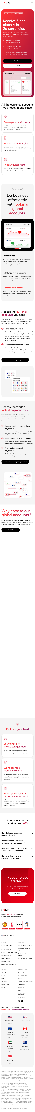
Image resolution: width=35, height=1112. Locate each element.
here (8, 779)
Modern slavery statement (22, 993)
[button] (31, 3)
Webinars (4, 981)
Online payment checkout (9, 952)
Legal (19, 990)
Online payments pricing (25, 981)
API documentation (24, 951)
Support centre (22, 976)
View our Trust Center (9, 805)
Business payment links (8, 955)
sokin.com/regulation (18, 1086)
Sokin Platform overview (25, 945)
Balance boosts (5, 961)
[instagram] (19, 1001)
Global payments (6, 950)
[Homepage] (5, 3)
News (3, 976)
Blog (2, 978)
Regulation (21, 987)
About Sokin (5, 973)
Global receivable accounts (6, 946)
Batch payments (6, 958)
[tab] (17, 260)
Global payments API (24, 948)
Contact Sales (22, 973)
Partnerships (5, 984)
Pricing (20, 978)
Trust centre (21, 984)
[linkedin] (22, 1001)
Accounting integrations (8, 964)
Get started (17, 61)
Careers (3, 987)
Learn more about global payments (15, 360)
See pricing (17, 65)
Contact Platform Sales (25, 958)
